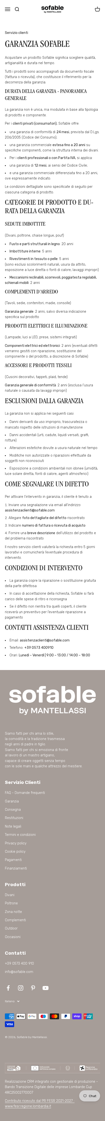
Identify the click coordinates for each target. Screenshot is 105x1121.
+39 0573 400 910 (19, 963)
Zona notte (13, 912)
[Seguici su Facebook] (8, 988)
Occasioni (13, 937)
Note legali (13, 826)
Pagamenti (13, 860)
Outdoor (11, 928)
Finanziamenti (16, 868)
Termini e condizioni (20, 835)
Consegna (13, 810)
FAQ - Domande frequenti (25, 793)
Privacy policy (15, 843)
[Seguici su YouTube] (45, 988)
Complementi (15, 920)
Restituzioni (14, 818)
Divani (9, 895)
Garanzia (12, 801)
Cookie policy (15, 852)
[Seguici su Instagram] (20, 988)
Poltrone (11, 903)
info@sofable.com (19, 972)
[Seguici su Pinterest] (33, 988)
